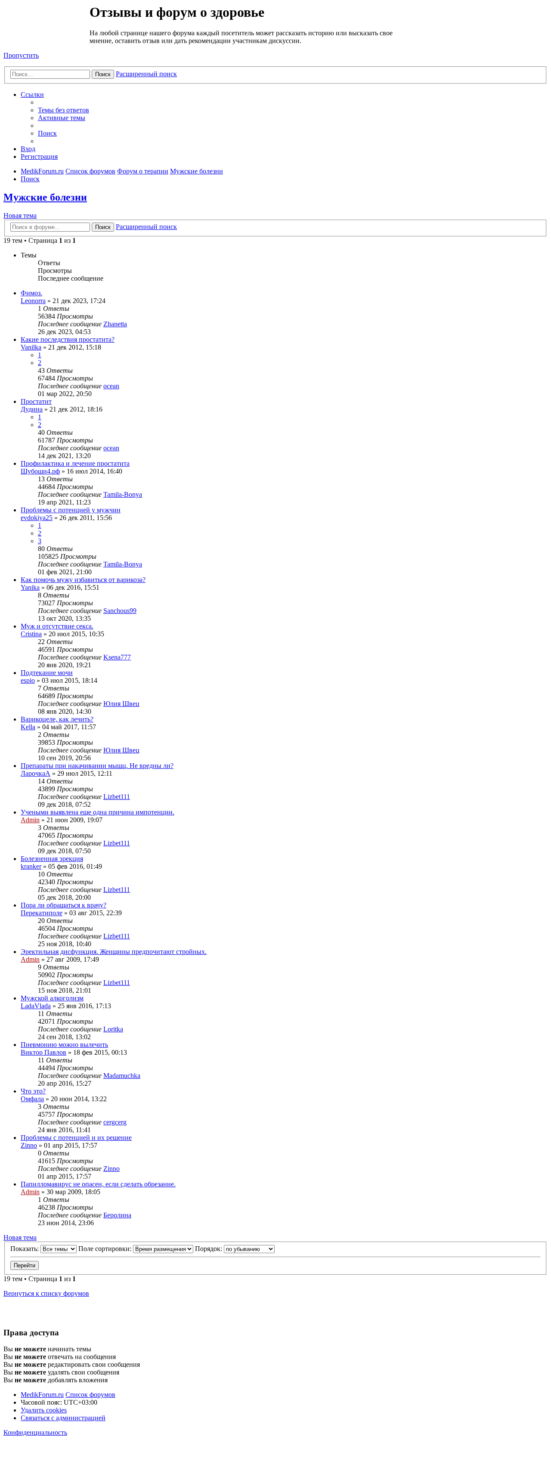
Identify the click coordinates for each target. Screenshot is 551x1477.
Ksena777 (117, 657)
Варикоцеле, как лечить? (57, 719)
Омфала (32, 1098)
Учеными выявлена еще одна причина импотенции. (97, 812)
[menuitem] (63, 110)
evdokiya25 (37, 517)
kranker (31, 866)
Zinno (29, 1145)
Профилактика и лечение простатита (75, 463)
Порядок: (209, 1248)
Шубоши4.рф (40, 471)
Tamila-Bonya (122, 494)
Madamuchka (121, 1075)
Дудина (32, 409)
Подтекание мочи (47, 672)
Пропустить (21, 55)
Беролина (117, 1215)
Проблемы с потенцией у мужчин (71, 510)
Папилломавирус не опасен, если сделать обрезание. (98, 1184)
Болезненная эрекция (52, 858)
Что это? (33, 1091)
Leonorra (33, 300)
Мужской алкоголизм (52, 998)
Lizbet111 (116, 796)
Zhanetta (115, 324)
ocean (111, 386)
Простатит (36, 401)
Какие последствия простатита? (68, 339)
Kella (28, 727)
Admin (30, 820)
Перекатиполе (41, 913)
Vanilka (31, 347)
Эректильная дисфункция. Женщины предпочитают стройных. (114, 951)
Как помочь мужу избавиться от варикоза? (83, 579)
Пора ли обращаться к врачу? (63, 905)
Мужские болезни (45, 197)
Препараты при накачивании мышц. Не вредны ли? (97, 765)
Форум (46, 23)
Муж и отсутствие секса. (57, 626)
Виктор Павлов (43, 1052)
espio (28, 680)
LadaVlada (36, 1005)
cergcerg (115, 1122)
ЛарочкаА (35, 773)
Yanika (30, 587)
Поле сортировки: (105, 1248)
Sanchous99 (119, 610)
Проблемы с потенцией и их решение (76, 1137)
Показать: (25, 1248)
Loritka (113, 1029)
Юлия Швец (121, 703)
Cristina (31, 634)
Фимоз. (31, 293)
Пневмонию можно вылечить (64, 1044)
